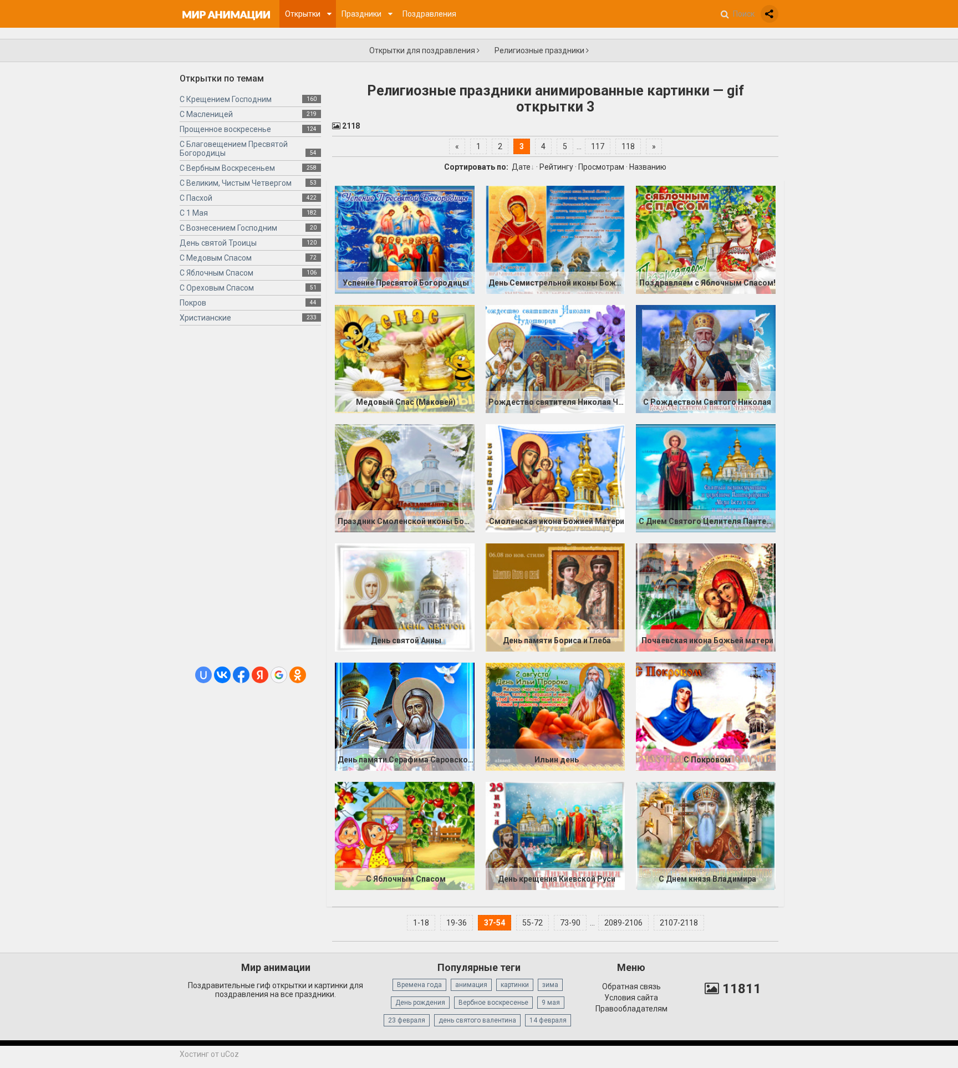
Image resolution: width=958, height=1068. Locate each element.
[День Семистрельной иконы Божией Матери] (555, 239)
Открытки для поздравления (423, 50)
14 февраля (548, 1020)
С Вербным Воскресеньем (227, 168)
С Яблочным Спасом (216, 272)
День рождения (420, 1002)
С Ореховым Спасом (217, 287)
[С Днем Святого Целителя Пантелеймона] (706, 478)
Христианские (205, 317)
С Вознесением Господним (228, 227)
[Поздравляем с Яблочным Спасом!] (706, 239)
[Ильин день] (555, 716)
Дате (521, 166)
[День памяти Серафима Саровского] (405, 716)
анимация (471, 985)
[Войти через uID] (203, 675)
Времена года (419, 985)
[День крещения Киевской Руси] (555, 835)
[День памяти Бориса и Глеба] (555, 597)
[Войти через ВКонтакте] (222, 675)
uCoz (230, 1054)
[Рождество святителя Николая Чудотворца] (555, 358)
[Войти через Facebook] (241, 675)
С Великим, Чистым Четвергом (236, 183)
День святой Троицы (218, 242)
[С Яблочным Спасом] (405, 835)
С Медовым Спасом (216, 257)
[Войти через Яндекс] (260, 675)
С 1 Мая (194, 212)
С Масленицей (206, 114)
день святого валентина (477, 1020)
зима (550, 985)
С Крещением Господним (226, 99)
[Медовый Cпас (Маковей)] (405, 358)
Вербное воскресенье (493, 1002)
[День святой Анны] (405, 597)
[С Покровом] (706, 716)
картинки (515, 985)
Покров (193, 302)
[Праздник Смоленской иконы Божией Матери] (405, 478)
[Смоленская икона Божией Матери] (555, 478)
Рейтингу (556, 166)
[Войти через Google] (279, 675)
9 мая (551, 1002)
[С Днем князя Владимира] (706, 835)
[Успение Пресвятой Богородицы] (405, 239)
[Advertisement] (250, 500)
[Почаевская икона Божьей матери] (706, 597)
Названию (647, 166)
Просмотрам (601, 166)
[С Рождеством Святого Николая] (706, 358)
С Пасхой (196, 198)
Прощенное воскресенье (225, 129)
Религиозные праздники (540, 50)
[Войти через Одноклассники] (297, 675)
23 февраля (406, 1020)
